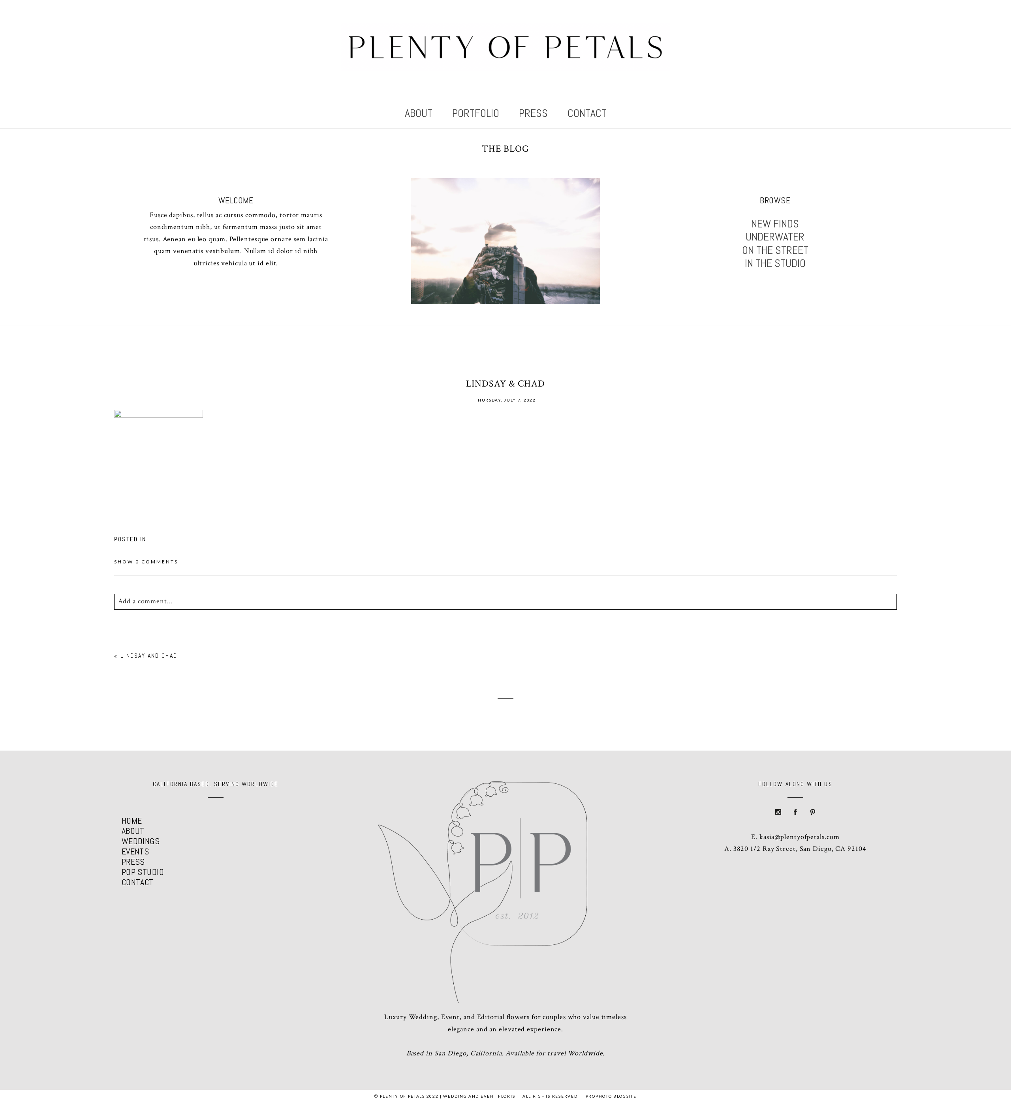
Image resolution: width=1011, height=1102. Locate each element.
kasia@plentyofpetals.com (799, 836)
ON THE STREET (775, 250)
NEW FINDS (775, 224)
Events (135, 851)
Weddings (141, 841)
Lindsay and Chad (148, 655)
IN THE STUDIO (775, 263)
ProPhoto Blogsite (611, 1096)
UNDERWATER (775, 237)
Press (533, 113)
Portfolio (475, 113)
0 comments (146, 562)
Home (132, 820)
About (418, 113)
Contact (587, 113)
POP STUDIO (143, 872)
